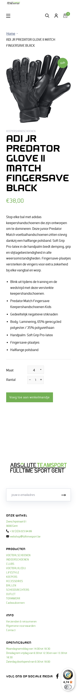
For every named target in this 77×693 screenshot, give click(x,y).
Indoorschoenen (17, 559)
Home (10, 34)
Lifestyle (12, 572)
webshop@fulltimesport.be (25, 536)
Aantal (11, 380)
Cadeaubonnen (15, 603)
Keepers (11, 577)
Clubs (10, 564)
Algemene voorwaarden (21, 626)
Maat (10, 370)
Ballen (11, 585)
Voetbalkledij (16, 568)
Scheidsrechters (17, 590)
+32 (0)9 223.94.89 (21, 531)
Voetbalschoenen (18, 555)
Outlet (10, 594)
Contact (11, 630)
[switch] (68, 687)
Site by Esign (14, 686)
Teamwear (13, 598)
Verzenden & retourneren (21, 621)
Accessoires (14, 581)
